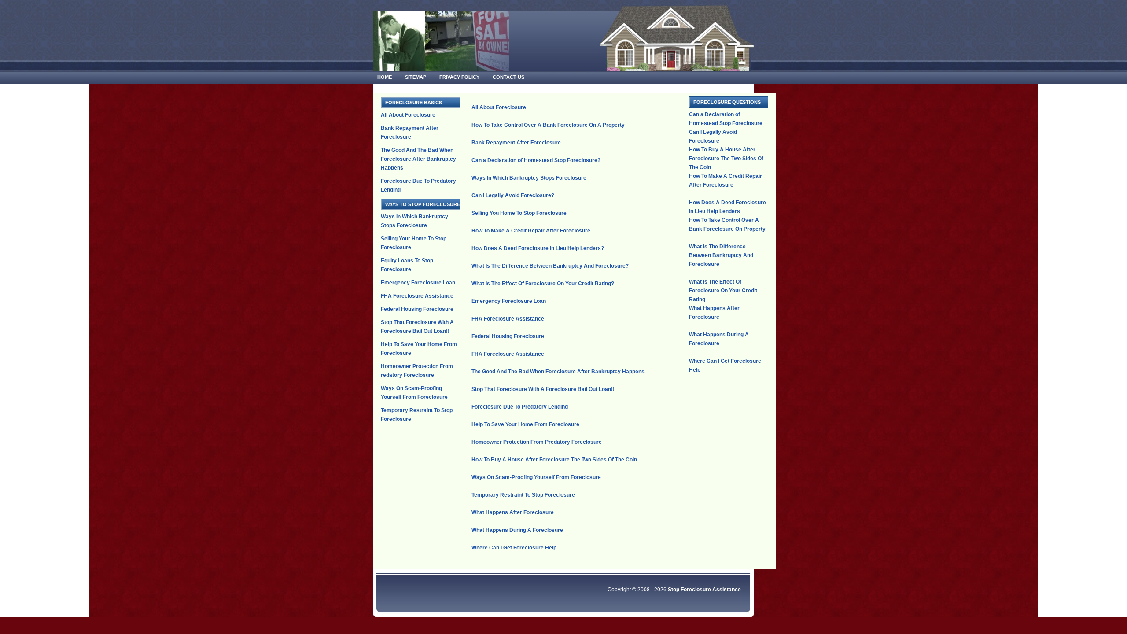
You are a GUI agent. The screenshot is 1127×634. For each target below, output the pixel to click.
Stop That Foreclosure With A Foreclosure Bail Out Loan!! (543, 389)
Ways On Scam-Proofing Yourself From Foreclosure (536, 477)
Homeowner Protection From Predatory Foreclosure (536, 442)
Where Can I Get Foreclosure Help (513, 548)
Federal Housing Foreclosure (417, 309)
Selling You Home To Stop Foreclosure (519, 213)
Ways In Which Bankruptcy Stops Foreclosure (528, 178)
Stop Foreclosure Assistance (704, 589)
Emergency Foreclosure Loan (418, 283)
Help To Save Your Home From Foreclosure (525, 424)
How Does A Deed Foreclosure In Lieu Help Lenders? (537, 248)
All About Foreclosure (408, 115)
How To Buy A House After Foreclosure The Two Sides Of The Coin (554, 460)
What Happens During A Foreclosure (517, 530)
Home (384, 77)
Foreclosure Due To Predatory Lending (519, 407)
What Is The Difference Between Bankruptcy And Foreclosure (721, 255)
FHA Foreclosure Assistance (417, 296)
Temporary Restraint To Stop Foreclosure (523, 495)
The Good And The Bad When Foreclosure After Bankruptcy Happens (418, 159)
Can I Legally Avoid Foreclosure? (512, 195)
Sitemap (415, 77)
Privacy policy (459, 77)
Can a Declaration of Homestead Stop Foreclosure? (535, 160)
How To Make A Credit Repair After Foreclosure (530, 231)
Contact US (508, 77)
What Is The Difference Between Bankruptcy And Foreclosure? (550, 266)
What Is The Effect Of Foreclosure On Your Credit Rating (723, 290)
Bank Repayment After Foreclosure (516, 143)
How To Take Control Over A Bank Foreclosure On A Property (548, 125)
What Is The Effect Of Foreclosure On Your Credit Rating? (542, 283)
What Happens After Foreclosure (512, 512)
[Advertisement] (574, 99)
